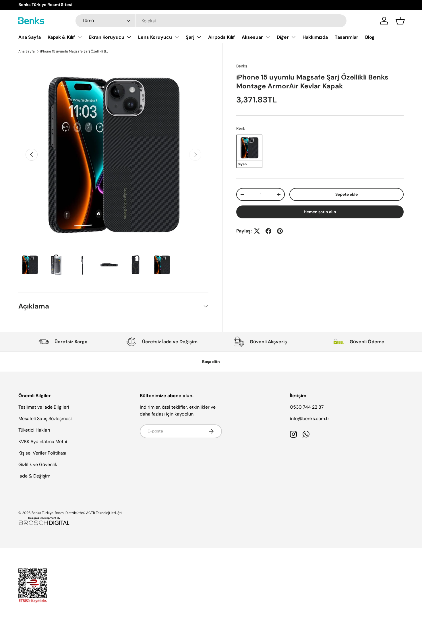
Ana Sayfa (29, 37)
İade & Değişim (34, 476)
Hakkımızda (315, 37)
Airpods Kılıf (221, 37)
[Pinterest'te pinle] (280, 231)
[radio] (249, 151)
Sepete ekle (346, 194)
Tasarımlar (346, 37)
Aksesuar (252, 37)
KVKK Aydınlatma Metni (42, 441)
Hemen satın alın (320, 211)
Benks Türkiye (42, 513)
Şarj (190, 37)
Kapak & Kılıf (61, 37)
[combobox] (211, 20)
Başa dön (211, 361)
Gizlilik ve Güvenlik (37, 464)
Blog (370, 37)
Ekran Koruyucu (106, 37)
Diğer (283, 37)
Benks (241, 66)
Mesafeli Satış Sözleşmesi (45, 419)
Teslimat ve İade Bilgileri (43, 407)
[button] (400, 20)
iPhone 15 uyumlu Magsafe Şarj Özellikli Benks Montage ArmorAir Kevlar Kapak (74, 51)
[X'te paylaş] (257, 231)
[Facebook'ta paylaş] (268, 231)
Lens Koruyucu (155, 37)
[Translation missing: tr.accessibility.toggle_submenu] (79, 37)
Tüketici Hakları (34, 430)
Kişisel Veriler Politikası (42, 453)
